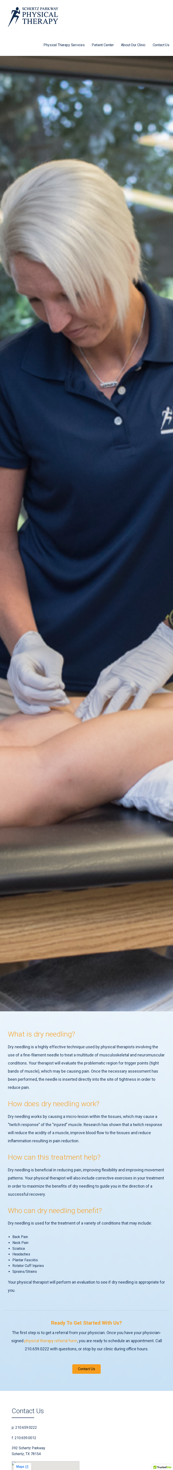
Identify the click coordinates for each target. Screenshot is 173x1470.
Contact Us (161, 45)
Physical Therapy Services (63, 45)
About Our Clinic (133, 45)
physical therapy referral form (50, 1340)
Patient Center (103, 45)
